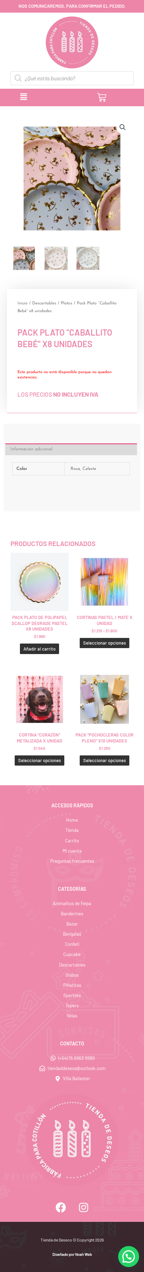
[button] (51, 97)
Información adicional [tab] (31, 449)
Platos (66, 303)
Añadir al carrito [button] (39, 649)
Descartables (44, 303)
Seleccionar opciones (104, 643)
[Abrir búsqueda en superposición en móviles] (72, 78)
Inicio (22, 303)
